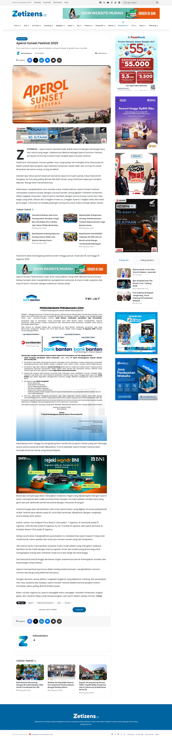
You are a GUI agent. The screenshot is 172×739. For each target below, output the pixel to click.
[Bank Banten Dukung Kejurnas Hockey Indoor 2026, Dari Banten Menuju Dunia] (23, 236)
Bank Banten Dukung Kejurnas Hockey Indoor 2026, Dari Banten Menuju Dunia (46, 237)
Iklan (66, 2)
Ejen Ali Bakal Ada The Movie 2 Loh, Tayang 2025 (142, 283)
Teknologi (152, 25)
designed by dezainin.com (42, 734)
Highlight (59, 25)
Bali (59, 603)
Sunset (67, 603)
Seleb (70, 25)
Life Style (35, 25)
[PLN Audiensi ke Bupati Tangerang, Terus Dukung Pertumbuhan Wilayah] (124, 296)
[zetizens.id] (29, 13)
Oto (132, 25)
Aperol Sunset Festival (45, 603)
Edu (78, 25)
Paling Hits (124, 260)
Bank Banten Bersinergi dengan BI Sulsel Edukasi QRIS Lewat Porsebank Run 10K (29, 685)
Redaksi (37, 2)
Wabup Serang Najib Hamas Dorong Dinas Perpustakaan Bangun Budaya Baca (61, 685)
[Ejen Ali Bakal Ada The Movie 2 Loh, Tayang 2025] (124, 284)
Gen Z (16, 25)
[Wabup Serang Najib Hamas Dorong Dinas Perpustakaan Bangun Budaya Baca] (61, 672)
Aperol (30, 603)
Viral (25, 25)
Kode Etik (47, 2)
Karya (141, 25)
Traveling (47, 25)
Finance (88, 25)
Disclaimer (57, 2)
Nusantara (122, 25)
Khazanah (99, 25)
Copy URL (79, 610)
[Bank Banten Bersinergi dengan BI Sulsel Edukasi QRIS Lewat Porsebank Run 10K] (30, 672)
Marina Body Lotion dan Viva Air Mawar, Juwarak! (144, 270)
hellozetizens (26, 53)
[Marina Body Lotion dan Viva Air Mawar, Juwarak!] (124, 273)
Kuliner (110, 25)
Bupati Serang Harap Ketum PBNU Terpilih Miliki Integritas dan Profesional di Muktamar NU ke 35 (92, 686)
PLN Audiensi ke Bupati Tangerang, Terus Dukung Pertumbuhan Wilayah (143, 297)
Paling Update (147, 260)
